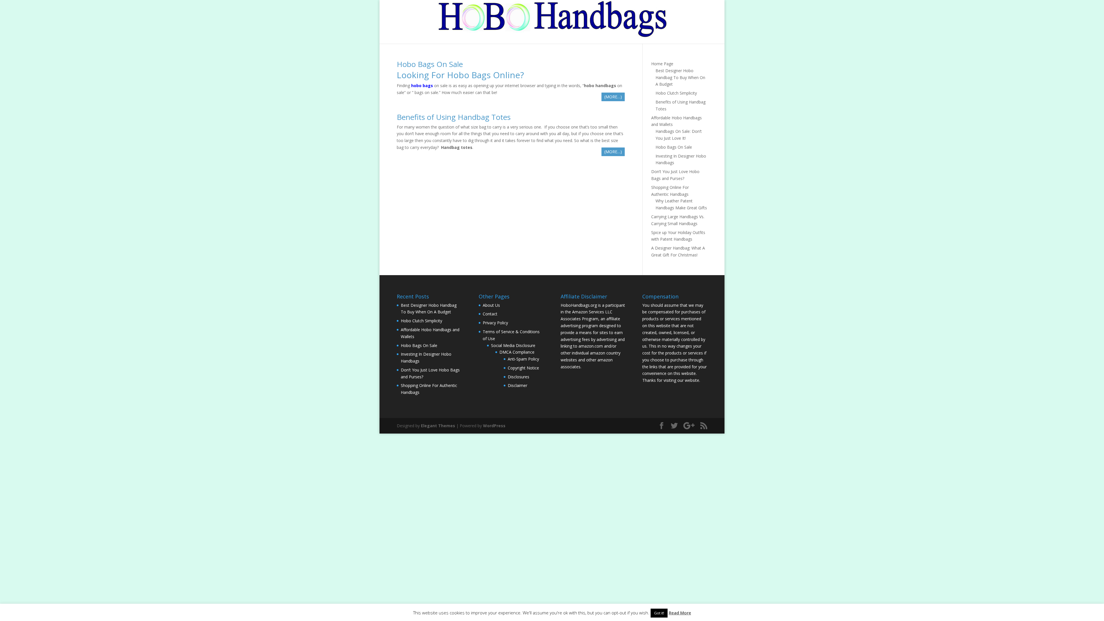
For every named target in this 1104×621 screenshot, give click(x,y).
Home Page (662, 63)
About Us (491, 305)
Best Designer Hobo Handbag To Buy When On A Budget (680, 77)
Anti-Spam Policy (523, 359)
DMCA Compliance (516, 352)
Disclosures (518, 376)
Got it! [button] (659, 613)
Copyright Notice (523, 368)
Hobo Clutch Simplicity (676, 93)
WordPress (494, 425)
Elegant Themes (438, 425)
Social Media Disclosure (513, 345)
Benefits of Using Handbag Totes (454, 117)
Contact (490, 314)
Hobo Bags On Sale (430, 64)
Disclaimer (517, 385)
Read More (680, 613)
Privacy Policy (495, 322)
